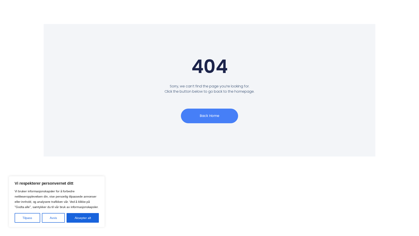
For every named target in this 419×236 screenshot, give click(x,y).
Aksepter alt (83, 218)
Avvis (53, 218)
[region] (57, 201)
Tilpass (27, 218)
